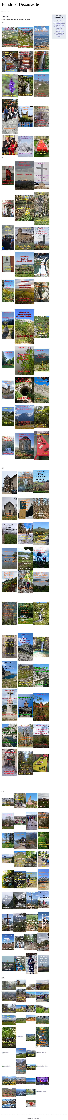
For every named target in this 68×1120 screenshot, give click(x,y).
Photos (59, 36)
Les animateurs (59, 34)
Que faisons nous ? (59, 26)
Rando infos (59, 30)
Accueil (59, 20)
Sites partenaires (59, 33)
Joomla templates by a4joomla (34, 1118)
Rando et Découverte (20, 4)
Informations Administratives (59, 22)
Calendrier (59, 28)
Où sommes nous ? (59, 25)
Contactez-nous (59, 31)
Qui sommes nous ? (59, 23)
